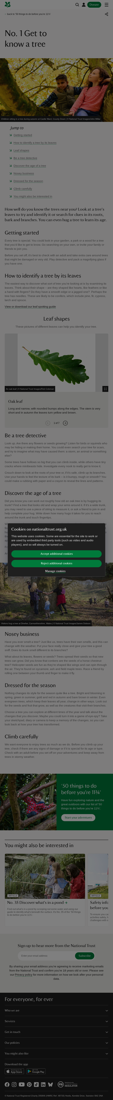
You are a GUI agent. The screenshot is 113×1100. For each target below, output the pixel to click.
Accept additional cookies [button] (56, 553)
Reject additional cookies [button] (56, 563)
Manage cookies (55, 571)
